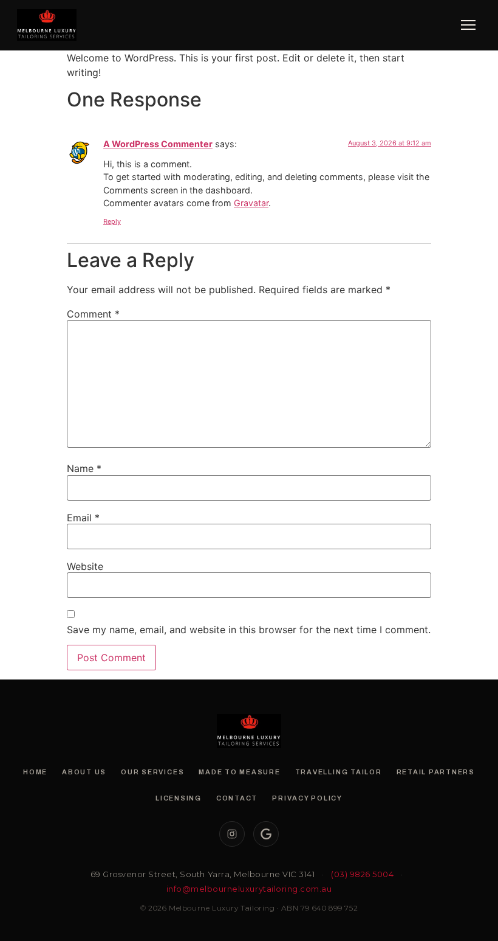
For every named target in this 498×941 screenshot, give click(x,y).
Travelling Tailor (338, 772)
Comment (93, 314)
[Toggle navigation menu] (468, 25)
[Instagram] (232, 834)
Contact (237, 798)
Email (83, 518)
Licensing (178, 798)
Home (35, 772)
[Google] (266, 834)
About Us (84, 772)
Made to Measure (239, 772)
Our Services (152, 772)
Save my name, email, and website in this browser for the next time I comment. (249, 629)
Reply (112, 221)
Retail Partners (436, 772)
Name (84, 468)
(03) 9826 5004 (362, 874)
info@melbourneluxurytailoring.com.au (249, 889)
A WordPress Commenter (158, 144)
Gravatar (251, 203)
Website (85, 566)
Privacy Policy (307, 798)
